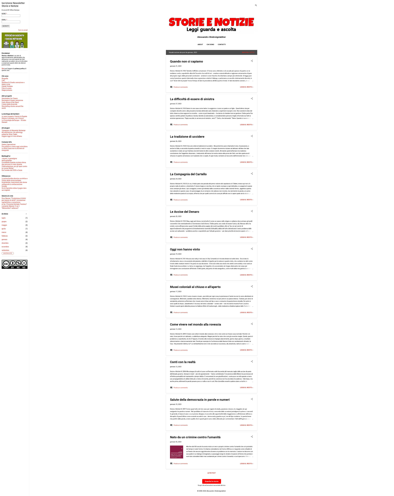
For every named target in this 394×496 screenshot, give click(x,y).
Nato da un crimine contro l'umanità (195, 437)
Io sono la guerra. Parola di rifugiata (14, 116)
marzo (4, 232)
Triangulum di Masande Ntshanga (13, 130)
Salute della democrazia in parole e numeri (200, 399)
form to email (22, 30)
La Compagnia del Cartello (188, 174)
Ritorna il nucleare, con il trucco (13, 118)
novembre (5, 247)
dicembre (5, 243)
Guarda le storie (211, 481)
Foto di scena (6, 88)
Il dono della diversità (9, 104)
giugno (4, 222)
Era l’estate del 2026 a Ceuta (12, 170)
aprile (4, 229)
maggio (4, 225)
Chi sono (210, 44)
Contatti (222, 44)
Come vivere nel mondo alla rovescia (195, 324)
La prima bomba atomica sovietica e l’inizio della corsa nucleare (14, 179)
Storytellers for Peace (10, 98)
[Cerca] (256, 5)
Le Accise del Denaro (184, 211)
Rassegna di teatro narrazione (12, 100)
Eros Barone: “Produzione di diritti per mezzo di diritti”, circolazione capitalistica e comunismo (14, 200)
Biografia (5, 79)
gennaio (4, 239)
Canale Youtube (7, 86)
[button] (252, 61)
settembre (5, 250)
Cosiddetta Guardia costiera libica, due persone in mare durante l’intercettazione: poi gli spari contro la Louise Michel (14, 165)
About (200, 44)
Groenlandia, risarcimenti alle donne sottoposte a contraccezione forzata (14, 184)
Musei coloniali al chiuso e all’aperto (195, 287)
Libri (3, 80)
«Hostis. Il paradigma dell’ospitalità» (9, 159)
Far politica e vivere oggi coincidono (14, 146)
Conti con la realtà (182, 362)
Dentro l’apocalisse (8, 144)
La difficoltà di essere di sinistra (192, 99)
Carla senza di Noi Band (10, 102)
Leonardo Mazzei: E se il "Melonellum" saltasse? (10, 207)
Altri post (211, 473)
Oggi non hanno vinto (185, 249)
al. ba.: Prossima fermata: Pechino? (14, 204)
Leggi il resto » (246, 87)
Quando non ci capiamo (186, 61)
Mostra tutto (248, 52)
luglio (4, 218)
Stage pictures (7, 90)
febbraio (5, 236)
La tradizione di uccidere (187, 136)
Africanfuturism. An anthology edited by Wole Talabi (12, 133)
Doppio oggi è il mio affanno (12, 136)
